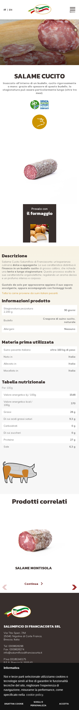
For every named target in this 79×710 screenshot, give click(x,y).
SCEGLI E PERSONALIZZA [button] (38, 704)
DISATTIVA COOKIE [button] (13, 704)
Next (74, 587)
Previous (4, 587)
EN (10, 10)
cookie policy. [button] (35, 694)
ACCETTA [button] (64, 704)
